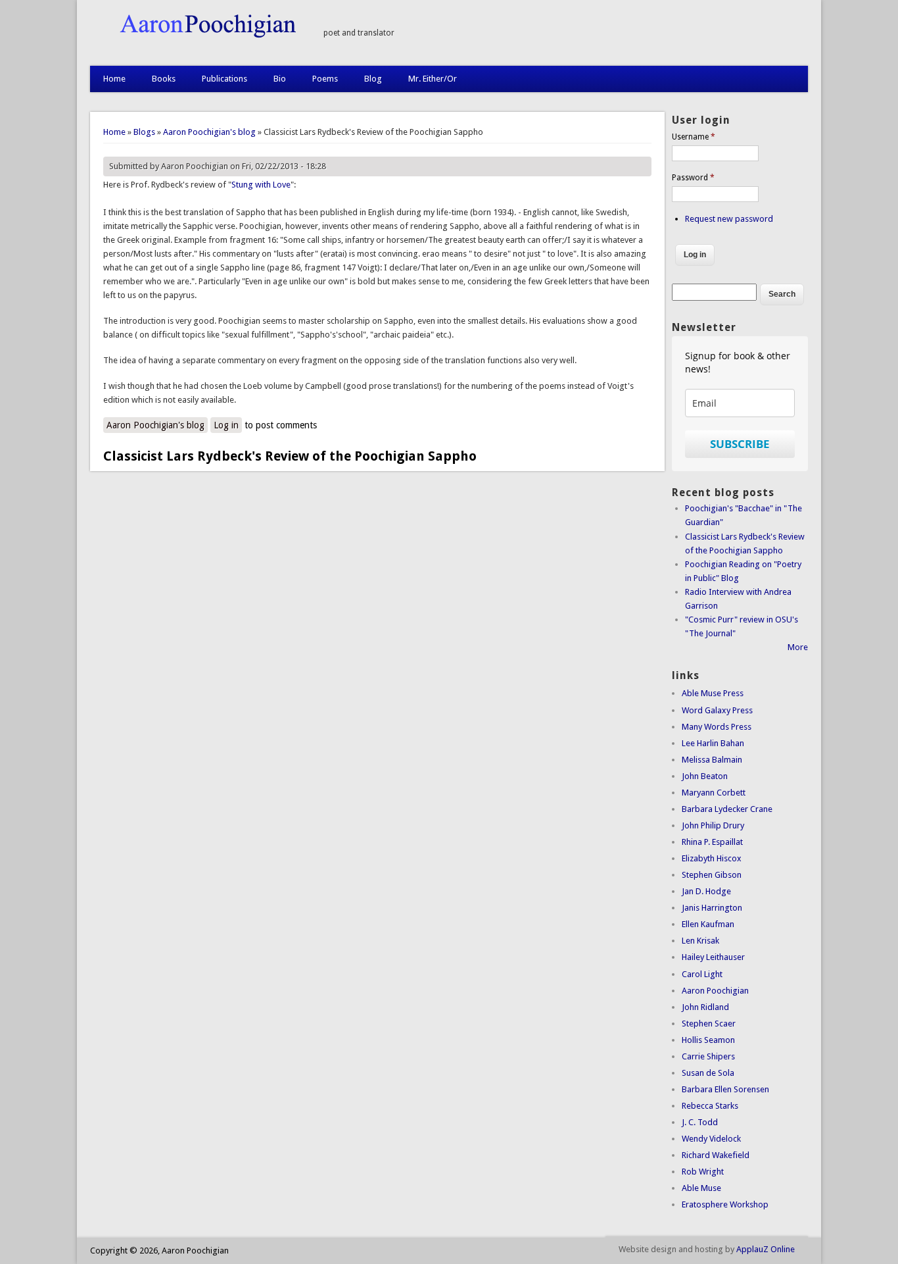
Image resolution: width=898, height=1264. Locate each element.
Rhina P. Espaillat (712, 842)
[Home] (200, 35)
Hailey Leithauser (713, 957)
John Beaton (705, 776)
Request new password (729, 219)
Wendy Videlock (711, 1139)
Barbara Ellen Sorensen (725, 1089)
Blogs (144, 132)
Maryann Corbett (713, 792)
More (798, 647)
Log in (226, 425)
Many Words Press (716, 727)
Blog (373, 79)
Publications (224, 79)
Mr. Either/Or (432, 79)
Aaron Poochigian (715, 991)
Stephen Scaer (709, 1023)
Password (693, 177)
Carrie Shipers (708, 1056)
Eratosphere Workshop (725, 1204)
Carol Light (702, 974)
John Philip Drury (713, 825)
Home (114, 79)
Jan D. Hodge (706, 891)
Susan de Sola (708, 1073)
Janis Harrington (712, 908)
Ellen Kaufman (708, 924)
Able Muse (701, 1188)
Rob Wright (703, 1171)
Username (693, 136)
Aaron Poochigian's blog (209, 132)
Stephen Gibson (712, 875)
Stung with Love (261, 185)
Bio (279, 79)
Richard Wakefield (715, 1155)
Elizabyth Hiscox (712, 858)
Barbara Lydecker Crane (727, 809)
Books (164, 79)
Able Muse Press (713, 693)
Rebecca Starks (710, 1106)
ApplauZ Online (765, 1249)
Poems (325, 79)
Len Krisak (700, 941)
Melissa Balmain (712, 760)
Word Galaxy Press (717, 710)
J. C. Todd (700, 1122)
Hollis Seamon (708, 1040)
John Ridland (705, 1007)
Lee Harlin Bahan (713, 743)
